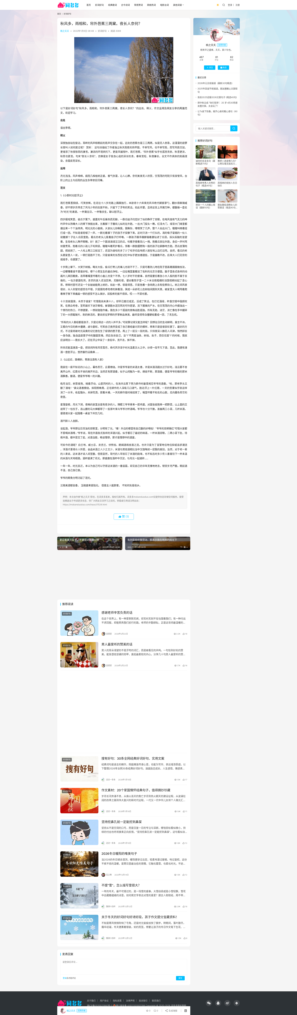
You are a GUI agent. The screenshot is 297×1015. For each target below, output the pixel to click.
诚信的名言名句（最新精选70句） (205, 162)
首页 (88, 5)
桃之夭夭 (64, 31)
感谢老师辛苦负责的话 (116, 613)
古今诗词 (125, 5)
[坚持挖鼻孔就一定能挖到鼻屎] (79, 832)
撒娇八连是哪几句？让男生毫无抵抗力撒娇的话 (227, 162)
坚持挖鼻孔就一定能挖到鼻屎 (121, 822)
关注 (211, 67)
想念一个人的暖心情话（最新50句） (205, 206)
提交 (180, 978)
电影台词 (164, 5)
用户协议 (104, 1000)
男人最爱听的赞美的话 (116, 644)
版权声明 (181, 1005)
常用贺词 (138, 5)
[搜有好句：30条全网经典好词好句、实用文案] (79, 769)
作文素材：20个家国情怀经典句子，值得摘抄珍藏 (135, 790)
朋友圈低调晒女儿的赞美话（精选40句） (227, 206)
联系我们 (156, 1000)
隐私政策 (117, 1000)
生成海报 (172, 1010)
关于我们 (91, 1000)
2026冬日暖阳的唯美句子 (119, 854)
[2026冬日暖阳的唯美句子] (79, 864)
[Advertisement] (123, 574)
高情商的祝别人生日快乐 (227, 184)
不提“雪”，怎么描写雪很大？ (121, 885)
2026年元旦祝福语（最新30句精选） (216, 83)
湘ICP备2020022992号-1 (99, 1005)
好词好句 (99, 5)
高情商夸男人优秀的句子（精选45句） (205, 184)
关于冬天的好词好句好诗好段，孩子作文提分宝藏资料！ (140, 917)
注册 (237, 5)
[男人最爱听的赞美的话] (79, 654)
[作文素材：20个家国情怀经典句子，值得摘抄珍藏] (79, 800)
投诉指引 (143, 1000)
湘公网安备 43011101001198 (130, 1005)
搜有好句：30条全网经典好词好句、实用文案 (132, 758)
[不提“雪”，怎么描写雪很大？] (79, 895)
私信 (225, 67)
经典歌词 (112, 5)
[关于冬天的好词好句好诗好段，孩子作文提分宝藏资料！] (79, 927)
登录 (230, 5)
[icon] (209, 1003)
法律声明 (130, 1000)
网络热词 (151, 5)
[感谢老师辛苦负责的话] (79, 623)
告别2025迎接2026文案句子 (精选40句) (217, 97)
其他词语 (177, 5)
